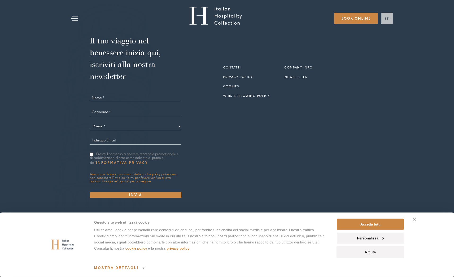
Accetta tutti (370, 224)
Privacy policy (238, 77)
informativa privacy (122, 163)
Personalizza (367, 238)
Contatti (232, 67)
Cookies (231, 86)
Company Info (298, 67)
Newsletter (296, 77)
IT (387, 18)
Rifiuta (370, 252)
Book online (356, 18)
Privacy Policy (177, 248)
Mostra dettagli (116, 268)
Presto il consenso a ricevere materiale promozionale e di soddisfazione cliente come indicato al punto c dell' (134, 159)
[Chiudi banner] (414, 220)
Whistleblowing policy (246, 96)
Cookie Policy (136, 248)
